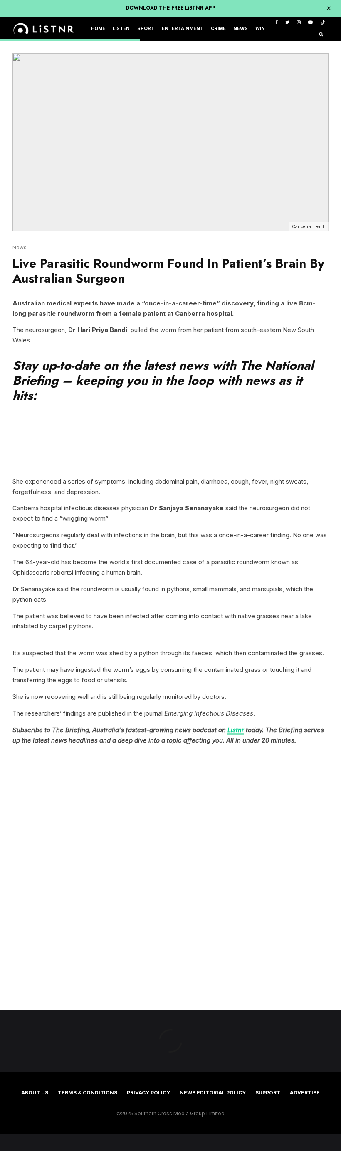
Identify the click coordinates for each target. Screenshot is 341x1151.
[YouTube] (310, 23)
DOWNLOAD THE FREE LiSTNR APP (170, 8)
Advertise (305, 1093)
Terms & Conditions (87, 1093)
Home (98, 28)
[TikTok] (322, 23)
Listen (121, 28)
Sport (145, 28)
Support (267, 1093)
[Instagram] (299, 23)
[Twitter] (287, 23)
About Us (34, 1093)
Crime (218, 28)
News (240, 28)
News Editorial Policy (213, 1093)
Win (260, 28)
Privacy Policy (148, 1093)
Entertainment (182, 28)
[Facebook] (276, 23)
